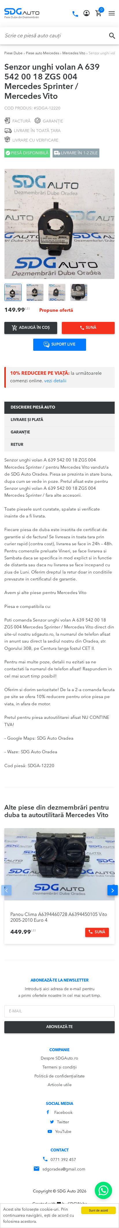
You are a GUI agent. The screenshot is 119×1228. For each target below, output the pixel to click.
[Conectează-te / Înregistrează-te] (86, 13)
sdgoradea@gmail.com (63, 1169)
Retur (17, 445)
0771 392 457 (63, 1160)
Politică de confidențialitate (59, 1076)
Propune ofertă (56, 310)
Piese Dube (13, 53)
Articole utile (60, 1085)
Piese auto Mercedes (42, 53)
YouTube (63, 1132)
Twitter (63, 1122)
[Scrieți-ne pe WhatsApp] (103, 1190)
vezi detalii (55, 381)
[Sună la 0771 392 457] (75, 14)
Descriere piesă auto (33, 407)
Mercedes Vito (73, 53)
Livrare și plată (27, 420)
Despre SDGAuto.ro (59, 1058)
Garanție (20, 432)
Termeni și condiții (59, 1067)
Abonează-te (59, 1027)
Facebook (63, 1113)
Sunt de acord (98, 1210)
